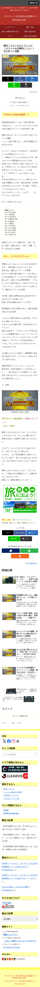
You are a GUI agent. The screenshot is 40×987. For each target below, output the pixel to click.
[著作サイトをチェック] (11, 550)
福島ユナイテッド (29, 523)
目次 (17, 98)
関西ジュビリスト (11, 935)
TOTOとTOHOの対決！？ (20, 102)
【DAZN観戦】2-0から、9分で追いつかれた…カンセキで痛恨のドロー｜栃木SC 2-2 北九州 (19, 838)
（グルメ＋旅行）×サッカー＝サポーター (20, 941)
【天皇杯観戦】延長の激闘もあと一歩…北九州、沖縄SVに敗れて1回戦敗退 (20, 848)
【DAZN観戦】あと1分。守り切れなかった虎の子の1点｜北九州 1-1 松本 (19, 827)
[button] (26, 85)
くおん (32, 878)
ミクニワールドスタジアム (23, 520)
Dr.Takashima (7, 870)
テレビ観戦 (7, 520)
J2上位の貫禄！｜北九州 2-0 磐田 (15, 887)
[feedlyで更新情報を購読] (29, 550)
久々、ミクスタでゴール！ (20, 105)
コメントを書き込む (20, 716)
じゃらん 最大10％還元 (13, 792)
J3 (20, 523)
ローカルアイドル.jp (12, 947)
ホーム (14, 523)
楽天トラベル (9, 789)
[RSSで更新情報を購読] (20, 556)
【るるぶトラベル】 (12, 798)
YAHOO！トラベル (11, 795)
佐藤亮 (6, 523)
